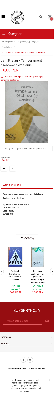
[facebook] (23, 360)
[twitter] (30, 360)
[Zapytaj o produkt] (13, 168)
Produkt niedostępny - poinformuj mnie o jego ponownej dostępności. (22, 78)
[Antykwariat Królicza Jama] (17, 17)
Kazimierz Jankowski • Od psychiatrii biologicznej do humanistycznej (38, 276)
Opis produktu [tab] (12, 185)
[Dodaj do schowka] (4, 168)
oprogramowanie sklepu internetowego (22, 368)
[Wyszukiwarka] (40, 17)
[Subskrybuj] (47, 321)
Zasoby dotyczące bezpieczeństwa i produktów (24, 148)
